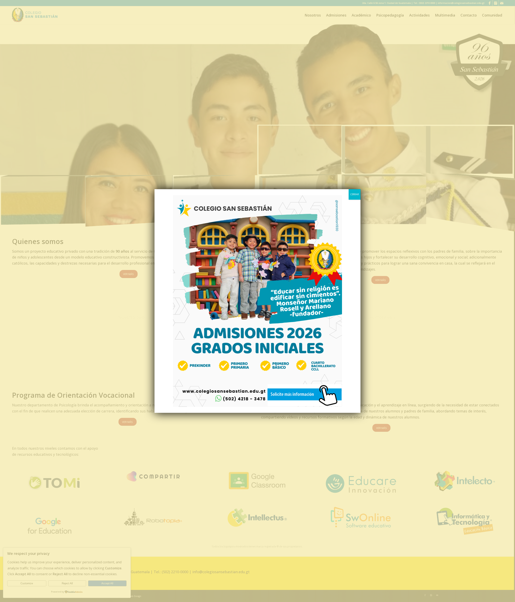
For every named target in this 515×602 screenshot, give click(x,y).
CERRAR (354, 194)
